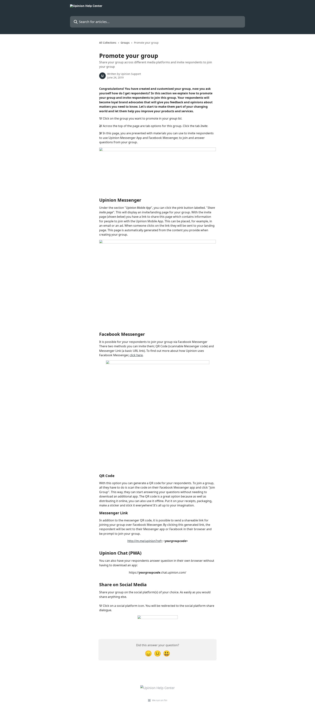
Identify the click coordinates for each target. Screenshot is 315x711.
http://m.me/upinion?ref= (145, 541)
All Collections (107, 42)
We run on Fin (159, 700)
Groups (125, 42)
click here (136, 355)
